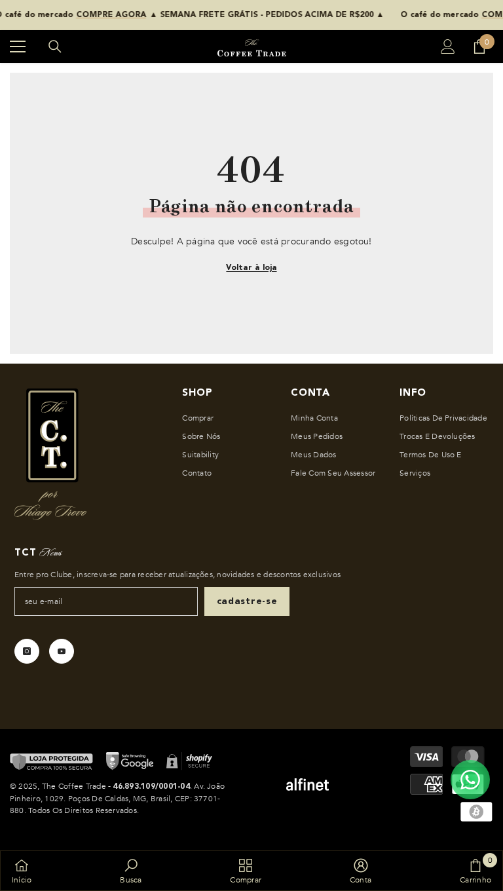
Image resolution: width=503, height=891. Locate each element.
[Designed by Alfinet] (307, 784)
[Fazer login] (448, 46)
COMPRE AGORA (97, 15)
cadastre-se (247, 601)
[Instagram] (26, 651)
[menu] (18, 46)
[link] (131, 870)
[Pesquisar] (55, 46)
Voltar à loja (251, 268)
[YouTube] (61, 651)
